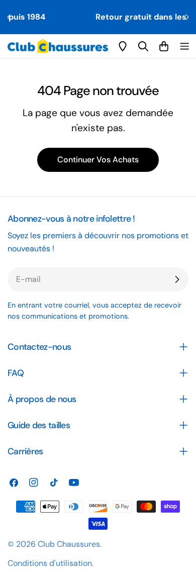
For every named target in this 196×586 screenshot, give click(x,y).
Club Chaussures (69, 544)
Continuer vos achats (98, 159)
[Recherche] (143, 46)
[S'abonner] (176, 279)
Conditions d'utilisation (50, 563)
